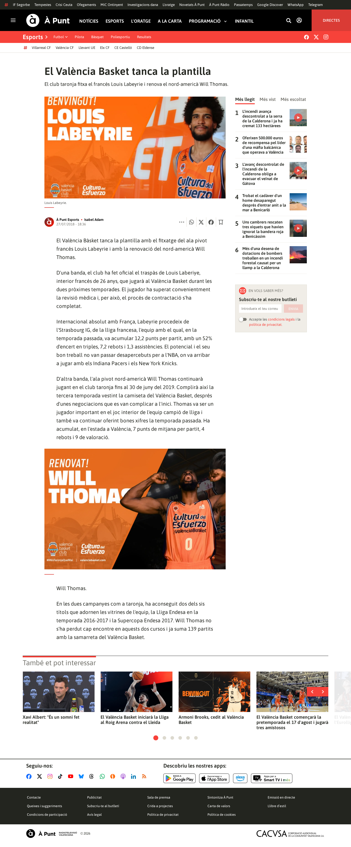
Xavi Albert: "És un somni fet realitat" (51, 719)
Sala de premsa (158, 797)
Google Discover (270, 5)
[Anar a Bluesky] (82, 776)
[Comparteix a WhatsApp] (191, 222)
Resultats (144, 37)
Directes (331, 20)
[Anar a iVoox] (113, 776)
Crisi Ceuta (64, 5)
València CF (65, 48)
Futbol (58, 37)
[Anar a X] (40, 776)
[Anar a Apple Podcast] (124, 776)
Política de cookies (221, 814)
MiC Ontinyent (112, 5)
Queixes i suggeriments (44, 806)
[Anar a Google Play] (179, 778)
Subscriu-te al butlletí (103, 806)
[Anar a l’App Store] (214, 778)
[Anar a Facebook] (29, 776)
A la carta (170, 21)
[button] (155, 737)
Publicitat (94, 797)
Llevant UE (87, 48)
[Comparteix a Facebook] (211, 222)
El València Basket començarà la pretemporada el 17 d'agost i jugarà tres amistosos (292, 722)
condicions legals (281, 319)
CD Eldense (145, 48)
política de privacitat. (265, 324)
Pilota (79, 37)
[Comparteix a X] (201, 222)
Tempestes (42, 5)
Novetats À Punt (192, 5)
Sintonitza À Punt (220, 797)
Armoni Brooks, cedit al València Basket (211, 719)
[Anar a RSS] (145, 776)
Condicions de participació (47, 814)
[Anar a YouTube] (71, 776)
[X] (316, 37)
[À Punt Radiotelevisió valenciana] (51, 833)
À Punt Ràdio (219, 5)
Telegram (315, 5)
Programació (205, 21)
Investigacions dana (143, 5)
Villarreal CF (41, 48)
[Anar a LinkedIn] (134, 776)
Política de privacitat (163, 814)
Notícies (88, 21)
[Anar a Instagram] (51, 776)
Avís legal (94, 814)
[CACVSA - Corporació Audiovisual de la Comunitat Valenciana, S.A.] (290, 833)
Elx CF (105, 48)
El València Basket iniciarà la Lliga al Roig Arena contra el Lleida (135, 719)
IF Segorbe (21, 5)
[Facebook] (306, 37)
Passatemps (243, 5)
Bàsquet (97, 37)
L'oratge (169, 5)
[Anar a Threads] (92, 776)
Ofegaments (86, 5)
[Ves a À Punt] (48, 20)
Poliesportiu (120, 37)
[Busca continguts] (289, 21)
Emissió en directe (281, 797)
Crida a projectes (160, 806)
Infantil (244, 21)
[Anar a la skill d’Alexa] (240, 778)
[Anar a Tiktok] (61, 776)
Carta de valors (218, 806)
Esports (115, 21)
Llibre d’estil (277, 806)
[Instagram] (326, 37)
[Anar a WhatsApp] (103, 776)
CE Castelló (123, 48)
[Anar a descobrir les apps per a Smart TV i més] (271, 778)
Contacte (34, 797)
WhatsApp (295, 5)
